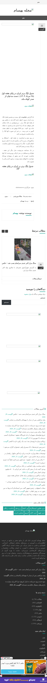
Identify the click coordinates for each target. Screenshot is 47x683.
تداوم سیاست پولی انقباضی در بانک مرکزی (30, 466)
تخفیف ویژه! (12, 671)
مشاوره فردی (18, 513)
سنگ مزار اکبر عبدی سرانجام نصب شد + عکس (19, 263)
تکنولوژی (39, 606)
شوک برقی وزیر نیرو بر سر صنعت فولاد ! (31, 432)
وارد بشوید (27, 294)
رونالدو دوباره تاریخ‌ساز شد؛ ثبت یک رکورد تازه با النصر (27, 441)
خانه (43, 638)
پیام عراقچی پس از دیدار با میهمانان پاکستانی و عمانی (27, 420)
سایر (40, 613)
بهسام (22, 201)
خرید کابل (33, 513)
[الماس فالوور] (18, 176)
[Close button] (45, 658)
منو (39, 2)
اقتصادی (39, 603)
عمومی (39, 617)
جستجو (43, 298)
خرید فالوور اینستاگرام (37, 508)
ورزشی (15, 196)
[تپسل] (1, 676)
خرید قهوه (41, 513)
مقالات (20, 196)
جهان (40, 610)
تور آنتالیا (25, 508)
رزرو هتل (18, 508)
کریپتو (27, 513)
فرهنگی (39, 279)
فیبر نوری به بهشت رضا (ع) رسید (34, 494)
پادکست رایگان (9, 508)
